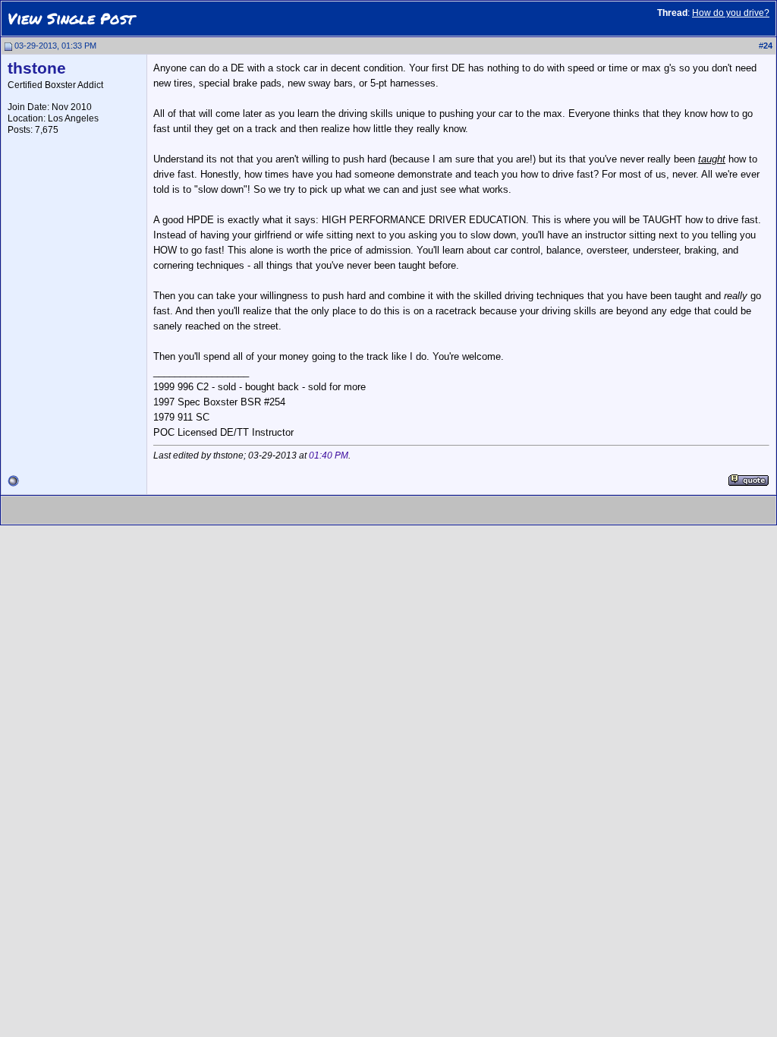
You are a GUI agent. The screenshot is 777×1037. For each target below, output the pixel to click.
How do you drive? (730, 13)
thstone (37, 68)
